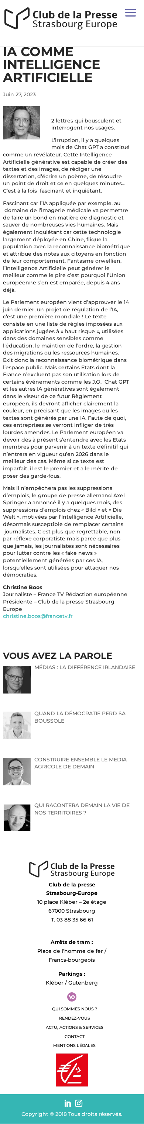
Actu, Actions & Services (74, 1027)
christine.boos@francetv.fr (38, 616)
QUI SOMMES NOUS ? (74, 1008)
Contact (75, 1036)
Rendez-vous (74, 1018)
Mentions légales (74, 1045)
